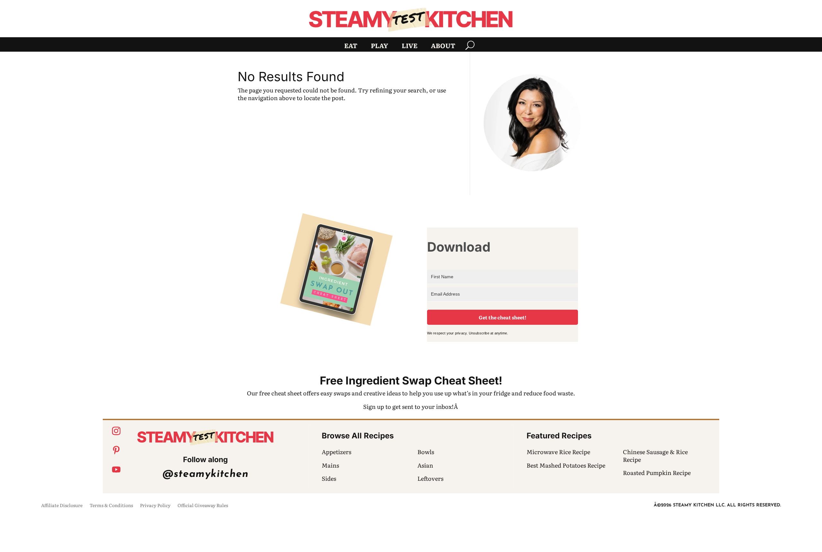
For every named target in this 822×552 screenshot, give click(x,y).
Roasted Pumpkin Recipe (657, 472)
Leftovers (430, 478)
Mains (330, 465)
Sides (329, 478)
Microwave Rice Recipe (558, 451)
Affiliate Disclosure (62, 505)
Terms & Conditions (111, 505)
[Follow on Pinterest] (116, 450)
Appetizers (336, 451)
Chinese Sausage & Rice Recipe (655, 455)
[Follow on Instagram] (116, 431)
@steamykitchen (205, 474)
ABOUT (443, 46)
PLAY (379, 46)
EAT (350, 46)
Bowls (425, 451)
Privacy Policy (155, 505)
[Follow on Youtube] (116, 469)
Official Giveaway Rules (203, 505)
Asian (425, 465)
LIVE (409, 46)
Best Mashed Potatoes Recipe (566, 465)
